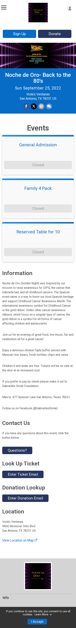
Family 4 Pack (38, 188)
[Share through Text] (49, 106)
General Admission (38, 144)
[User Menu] (69, 8)
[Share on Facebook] (26, 106)
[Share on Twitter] (34, 106)
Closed (38, 165)
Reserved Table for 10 (38, 231)
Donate (55, 34)
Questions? (17, 450)
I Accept (37, 622)
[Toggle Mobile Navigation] (3, 7)
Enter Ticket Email (23, 474)
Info (6, 598)
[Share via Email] (41, 106)
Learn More (41, 614)
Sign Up (19, 34)
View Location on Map (18, 540)
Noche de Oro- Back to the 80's (38, 78)
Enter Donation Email (25, 498)
